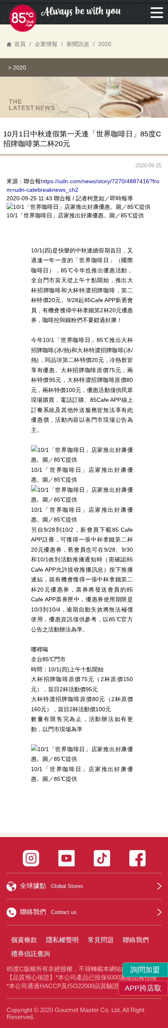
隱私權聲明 (62, 939)
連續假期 (98, 250)
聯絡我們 (136, 939)
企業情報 (46, 44)
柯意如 (95, 198)
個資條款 (24, 939)
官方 (127, 619)
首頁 (20, 44)
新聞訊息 (77, 44)
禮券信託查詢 (30, 953)
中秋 (81, 250)
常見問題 (101, 939)
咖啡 (97, 260)
